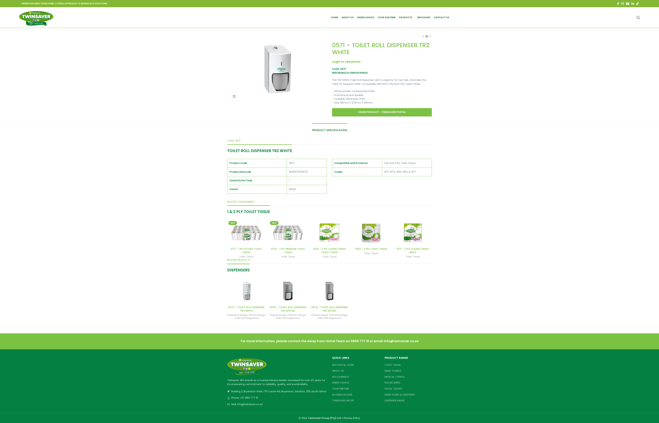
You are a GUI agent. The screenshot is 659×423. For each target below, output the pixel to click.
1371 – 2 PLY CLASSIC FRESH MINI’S (413, 250)
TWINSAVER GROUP (343, 400)
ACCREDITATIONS (342, 394)
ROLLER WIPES (392, 382)
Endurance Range (237, 315)
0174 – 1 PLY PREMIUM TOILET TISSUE (288, 250)
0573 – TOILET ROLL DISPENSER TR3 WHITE (246, 309)
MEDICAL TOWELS (395, 377)
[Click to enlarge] (234, 96)
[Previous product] (423, 36)
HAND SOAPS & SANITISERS (400, 394)
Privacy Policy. (352, 418)
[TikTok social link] (637, 3)
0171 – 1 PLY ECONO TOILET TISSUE (246, 250)
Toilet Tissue (246, 256)
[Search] (638, 17)
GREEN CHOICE (340, 382)
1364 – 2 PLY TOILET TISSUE (371, 249)
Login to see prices (346, 62)
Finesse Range (257, 315)
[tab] (329, 128)
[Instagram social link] (622, 3)
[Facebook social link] (618, 3)
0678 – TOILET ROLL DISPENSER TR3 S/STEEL (329, 309)
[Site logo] (36, 17)
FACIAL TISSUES (393, 388)
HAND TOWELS (393, 371)
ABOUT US (338, 371)
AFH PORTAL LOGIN (343, 365)
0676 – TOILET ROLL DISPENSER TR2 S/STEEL (288, 309)
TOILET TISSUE (393, 365)
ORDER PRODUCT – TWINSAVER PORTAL (382, 112)
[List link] (277, 398)
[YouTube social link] (627, 3)
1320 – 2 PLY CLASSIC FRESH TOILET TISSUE (329, 250)
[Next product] (430, 36)
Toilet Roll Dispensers (247, 318)
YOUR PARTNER (340, 388)
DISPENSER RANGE (394, 400)
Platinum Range (297, 315)
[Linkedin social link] (632, 3)
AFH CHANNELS (340, 377)
